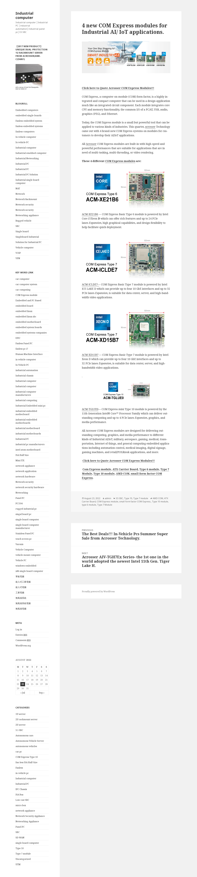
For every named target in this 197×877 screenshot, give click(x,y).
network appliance (25, 465)
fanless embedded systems (29, 126)
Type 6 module (149, 469)
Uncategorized (23, 859)
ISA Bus (19, 794)
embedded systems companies (31, 332)
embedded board (24, 305)
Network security (25, 204)
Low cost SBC (22, 799)
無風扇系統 (21, 597)
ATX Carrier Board (125, 469)
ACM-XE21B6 (90, 214)
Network (20, 193)
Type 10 (20, 848)
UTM (18, 864)
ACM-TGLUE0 (90, 409)
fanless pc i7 (22, 348)
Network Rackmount (26, 199)
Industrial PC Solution (27, 174)
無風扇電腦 (21, 608)
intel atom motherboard (28, 449)
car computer (22, 278)
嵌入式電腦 (21, 587)
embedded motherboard (28, 321)
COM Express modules (120, 161)
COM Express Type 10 (27, 757)
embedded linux (24, 311)
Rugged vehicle (23, 220)
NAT (18, 188)
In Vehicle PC (22, 364)
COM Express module (26, 295)
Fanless (19, 767)
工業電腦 (20, 592)
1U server (21, 714)
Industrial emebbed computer (31, 153)
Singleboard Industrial (27, 236)
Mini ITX (20, 460)
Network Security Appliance (30, 816)
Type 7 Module (104, 504)
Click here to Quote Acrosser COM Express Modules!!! (118, 88)
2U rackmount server (27, 719)
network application (26, 471)
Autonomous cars (24, 735)
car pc (19, 751)
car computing (23, 289)
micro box (21, 805)
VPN (18, 258)
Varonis (19, 544)
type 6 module (89, 504)
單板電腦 (20, 576)
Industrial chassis (24, 375)
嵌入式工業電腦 (23, 581)
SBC (18, 226)
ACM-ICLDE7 (90, 284)
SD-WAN (20, 837)
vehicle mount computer (28, 554)
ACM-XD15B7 (90, 355)
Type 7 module (23, 853)
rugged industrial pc (26, 508)
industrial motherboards (28, 433)
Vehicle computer (25, 247)
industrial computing (26, 400)
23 (22, 684)
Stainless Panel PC (25, 533)
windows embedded (26, 565)
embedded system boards (29, 327)
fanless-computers (25, 131)
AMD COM (122, 473)
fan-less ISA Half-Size (26, 762)
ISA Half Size (22, 455)
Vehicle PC (21, 560)
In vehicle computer (26, 136)
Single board (22, 231)
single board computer (27, 519)
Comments (23, 640)
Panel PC (20, 498)
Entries (21, 634)
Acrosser (91, 144)
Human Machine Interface (29, 354)
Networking (22, 492)
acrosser (150, 126)
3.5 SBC (19, 730)
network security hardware (30, 487)
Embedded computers (27, 110)
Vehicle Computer (25, 549)
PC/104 (19, 503)
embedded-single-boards (28, 115)
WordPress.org (23, 645)
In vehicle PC (22, 142)
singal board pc (23, 514)
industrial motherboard (28, 428)
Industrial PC (22, 163)
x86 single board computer (29, 571)
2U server (21, 724)
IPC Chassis (21, 789)
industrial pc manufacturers (30, 444)
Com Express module (97, 469)
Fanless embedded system (29, 120)
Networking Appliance (27, 821)
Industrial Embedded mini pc (31, 405)
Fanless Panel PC (24, 343)
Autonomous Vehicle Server (30, 740)
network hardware (25, 476)
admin (108, 498)
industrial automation (27, 370)
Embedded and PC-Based (28, 300)
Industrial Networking (27, 158)
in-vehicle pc (22, 773)
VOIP (18, 252)
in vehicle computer (26, 359)
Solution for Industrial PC (29, 242)
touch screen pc (24, 538)
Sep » (41, 692)
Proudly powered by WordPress (98, 591)
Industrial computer (24, 15)
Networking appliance (27, 215)
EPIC (18, 338)
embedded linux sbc (26, 316)
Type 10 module (104, 473)
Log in (19, 629)
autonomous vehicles (26, 746)
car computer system (26, 284)
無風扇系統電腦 (23, 603)
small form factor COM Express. (135, 501)
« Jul (23, 692)
